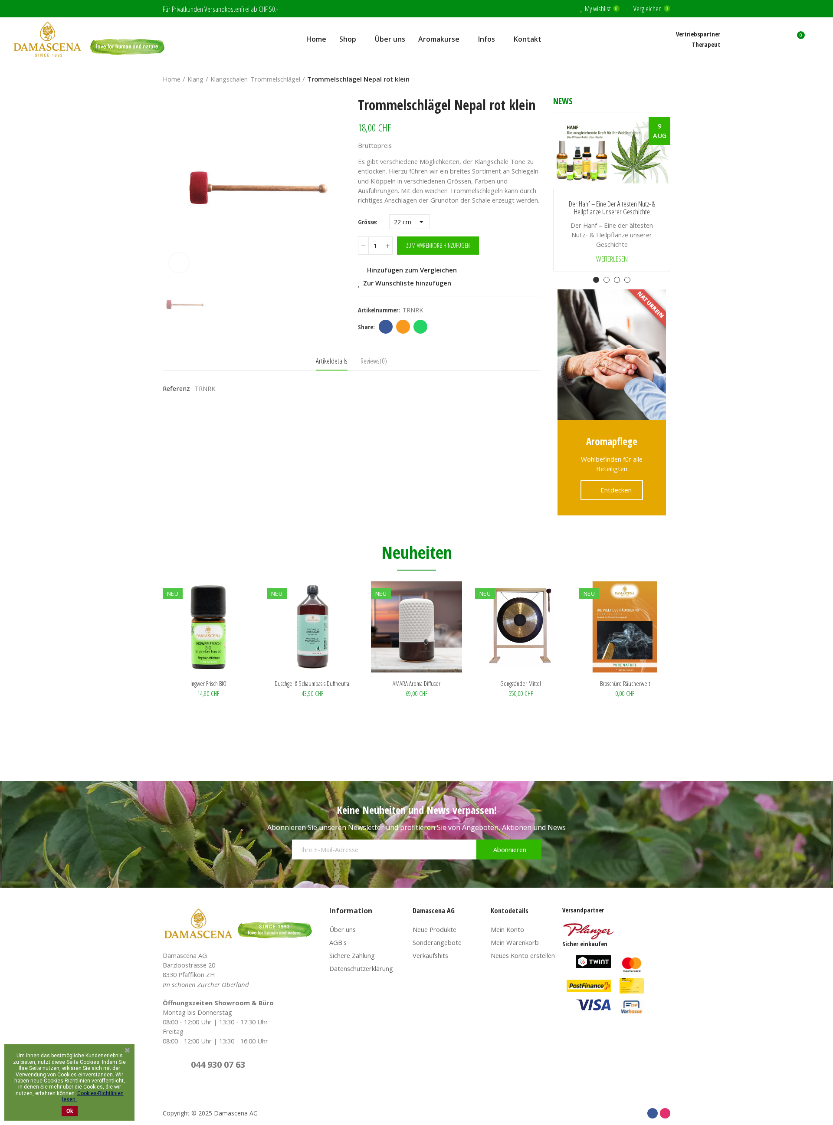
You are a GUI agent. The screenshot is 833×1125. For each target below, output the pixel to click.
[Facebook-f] (652, 1113)
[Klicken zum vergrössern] (179, 262)
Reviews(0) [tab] (374, 361)
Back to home (653, 79)
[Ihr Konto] (815, 39)
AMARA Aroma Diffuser (416, 683)
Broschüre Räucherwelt (625, 683)
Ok (69, 1111)
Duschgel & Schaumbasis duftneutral (313, 683)
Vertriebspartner (698, 34)
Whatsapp (420, 327)
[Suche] (779, 39)
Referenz (176, 388)
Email (403, 327)
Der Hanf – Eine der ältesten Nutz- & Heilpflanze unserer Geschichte (612, 208)
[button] (559, 200)
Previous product (642, 79)
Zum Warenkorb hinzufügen (438, 245)
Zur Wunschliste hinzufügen (407, 283)
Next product (663, 79)
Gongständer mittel (520, 683)
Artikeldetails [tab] (332, 361)
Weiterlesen (612, 259)
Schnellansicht (232, 631)
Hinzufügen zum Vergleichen (412, 270)
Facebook (386, 327)
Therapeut (706, 44)
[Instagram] (665, 1113)
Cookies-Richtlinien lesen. (93, 1096)
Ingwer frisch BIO (208, 683)
